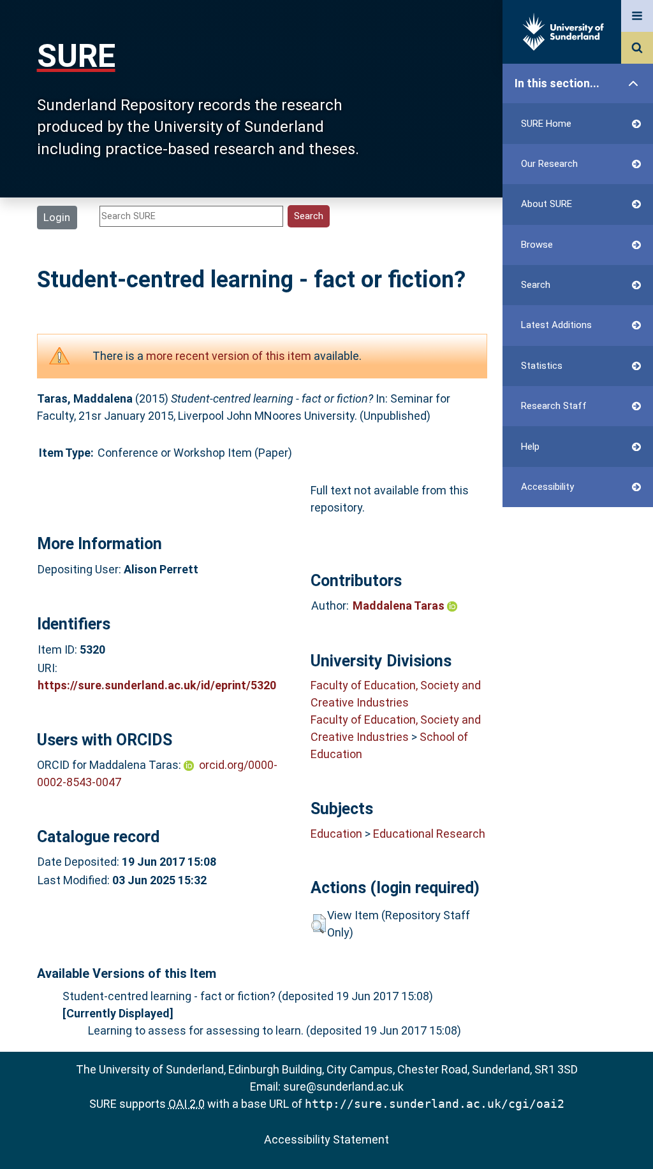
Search (535, 284)
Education (336, 833)
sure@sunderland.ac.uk (343, 1086)
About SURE (546, 204)
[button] (318, 923)
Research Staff (554, 406)
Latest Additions (556, 325)
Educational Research (429, 833)
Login (56, 217)
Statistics (541, 365)
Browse (537, 244)
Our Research (549, 163)
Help (530, 446)
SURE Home (546, 123)
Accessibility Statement (326, 1139)
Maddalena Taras (400, 605)
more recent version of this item (228, 355)
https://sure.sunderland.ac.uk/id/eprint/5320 (157, 685)
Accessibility (547, 486)
